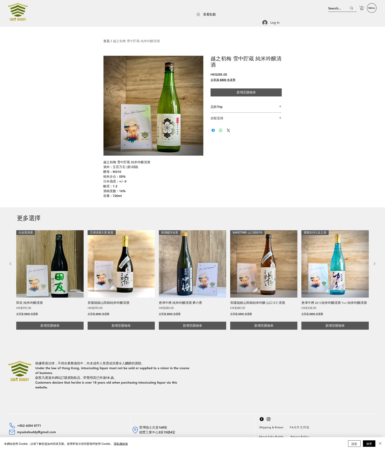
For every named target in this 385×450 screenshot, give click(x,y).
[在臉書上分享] (213, 130)
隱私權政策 (121, 444)
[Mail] (12, 432)
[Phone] (12, 426)
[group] (192, 280)
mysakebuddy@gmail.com (36, 432)
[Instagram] (268, 419)
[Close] (380, 443)
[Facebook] (261, 419)
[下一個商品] (374, 263)
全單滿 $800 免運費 (223, 80)
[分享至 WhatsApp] (220, 130)
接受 (369, 444)
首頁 (106, 41)
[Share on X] (228, 130)
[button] (362, 8)
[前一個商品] (10, 263)
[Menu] (372, 8)
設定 (354, 444)
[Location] (135, 430)
